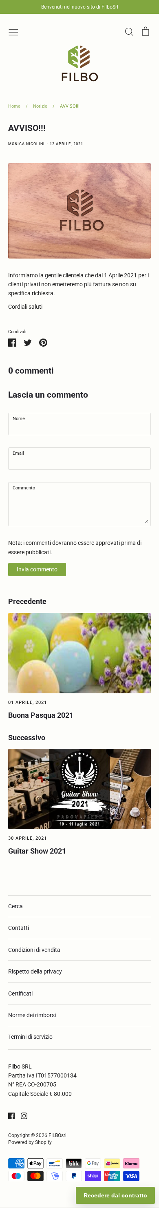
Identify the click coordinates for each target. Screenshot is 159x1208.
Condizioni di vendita (34, 950)
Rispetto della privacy (35, 971)
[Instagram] (21, 1115)
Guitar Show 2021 (37, 851)
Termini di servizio (30, 1036)
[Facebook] (8, 1115)
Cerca (15, 906)
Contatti (18, 928)
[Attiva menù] (13, 31)
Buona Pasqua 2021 (40, 715)
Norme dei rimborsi (32, 1015)
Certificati (20, 993)
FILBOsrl (57, 1135)
